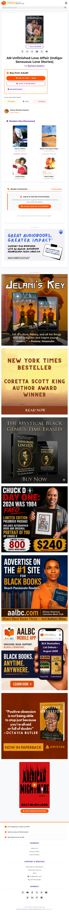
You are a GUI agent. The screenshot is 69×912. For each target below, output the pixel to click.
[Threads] (41, 892)
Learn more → (15, 112)
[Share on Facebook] (22, 51)
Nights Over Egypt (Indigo (49, 149)
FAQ (34, 873)
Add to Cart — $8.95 (27, 78)
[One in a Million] (20, 136)
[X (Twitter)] (37, 892)
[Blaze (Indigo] (49, 164)
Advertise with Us (34, 870)
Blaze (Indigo (49, 176)
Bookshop (42, 101)
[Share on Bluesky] (37, 51)
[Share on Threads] (32, 51)
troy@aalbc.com (35, 876)
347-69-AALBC (35, 879)
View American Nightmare (35, 811)
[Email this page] (47, 51)
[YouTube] (27, 892)
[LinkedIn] (32, 897)
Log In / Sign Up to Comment (36, 206)
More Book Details (16, 89)
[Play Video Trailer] (34, 785)
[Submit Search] (65, 8)
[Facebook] (32, 892)
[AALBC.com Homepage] (12, 3)
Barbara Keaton (36, 65)
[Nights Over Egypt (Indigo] (49, 136)
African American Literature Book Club (29, 909)
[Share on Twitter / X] (42, 51)
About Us (34, 848)
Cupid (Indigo (20, 176)
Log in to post (57, 189)
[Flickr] (41, 897)
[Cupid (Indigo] (20, 164)
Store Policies (34, 855)
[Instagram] (23, 892)
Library (27, 101)
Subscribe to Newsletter (34, 867)
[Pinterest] (37, 897)
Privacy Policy (34, 851)
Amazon (12, 101)
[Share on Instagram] (27, 51)
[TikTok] (27, 897)
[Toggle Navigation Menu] (66, 3)
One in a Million (20, 149)
